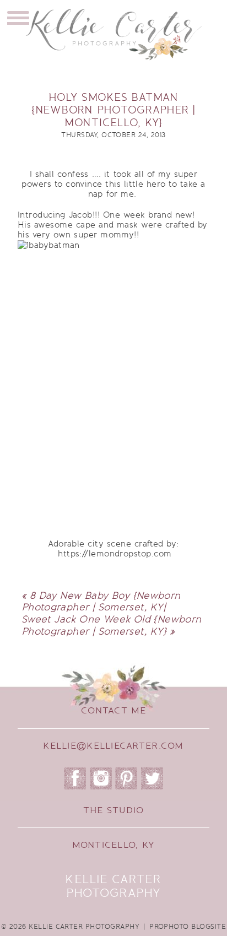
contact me (113, 710)
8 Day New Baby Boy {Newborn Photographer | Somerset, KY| (101, 601)
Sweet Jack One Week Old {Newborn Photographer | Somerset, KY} (111, 625)
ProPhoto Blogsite (187, 926)
